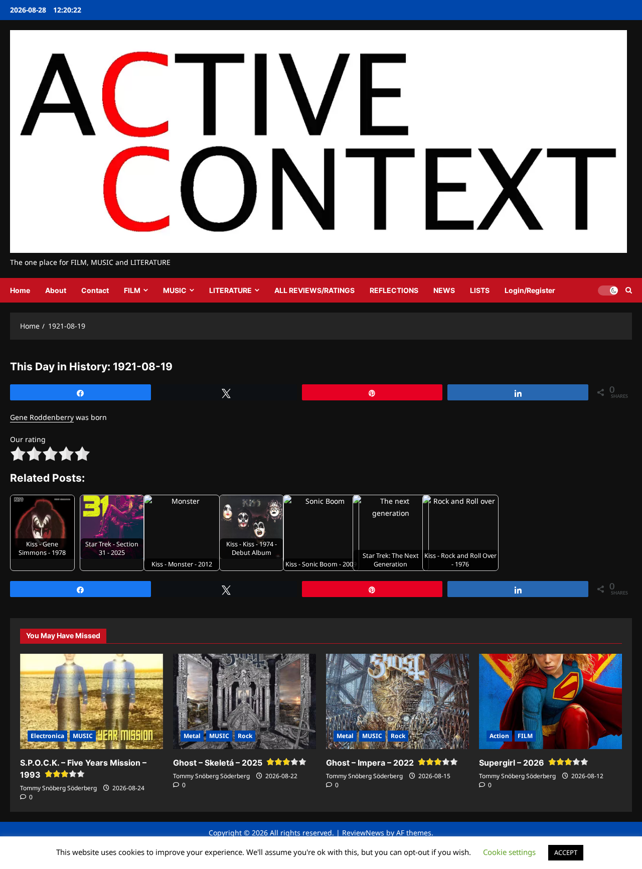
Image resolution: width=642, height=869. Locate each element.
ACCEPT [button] (565, 852)
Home (20, 290)
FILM (132, 290)
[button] (628, 290)
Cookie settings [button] (509, 852)
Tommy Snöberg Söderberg (58, 788)
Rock (245, 736)
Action (499, 736)
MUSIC (175, 290)
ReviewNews (363, 832)
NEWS (444, 290)
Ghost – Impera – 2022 (370, 763)
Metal (192, 736)
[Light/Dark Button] (608, 290)
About (55, 290)
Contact (95, 290)
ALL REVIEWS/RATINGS (314, 290)
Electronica (47, 736)
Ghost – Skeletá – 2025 (217, 763)
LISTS (480, 290)
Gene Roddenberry (42, 417)
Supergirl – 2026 (511, 763)
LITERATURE (230, 290)
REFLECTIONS (394, 290)
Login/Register (530, 290)
